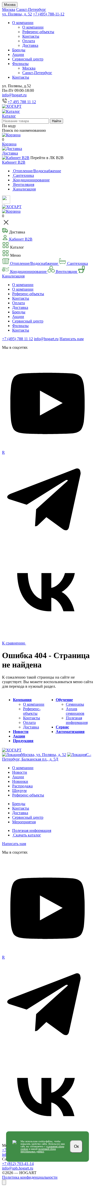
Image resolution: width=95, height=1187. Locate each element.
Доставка (30, 45)
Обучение (64, 700)
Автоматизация (70, 731)
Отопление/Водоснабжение (34, 263)
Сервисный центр (27, 59)
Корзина (9, 144)
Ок (76, 1146)
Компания (22, 700)
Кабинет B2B (13, 162)
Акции (18, 54)
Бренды (18, 50)
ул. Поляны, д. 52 (17, 14)
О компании (22, 22)
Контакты (30, 36)
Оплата (28, 41)
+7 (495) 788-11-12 (48, 14)
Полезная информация (77, 720)
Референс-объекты (38, 32)
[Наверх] (4, 1182)
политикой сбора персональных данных (38, 1150)
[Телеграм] (47, 544)
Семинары (75, 704)
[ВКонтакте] (47, 636)
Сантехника (77, 263)
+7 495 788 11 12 (22, 102)
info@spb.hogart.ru (17, 1168)
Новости (20, 731)
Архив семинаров (75, 711)
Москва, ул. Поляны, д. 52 (43, 754)
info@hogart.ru (14, 95)
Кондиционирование (28, 271)
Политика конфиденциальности (30, 1177)
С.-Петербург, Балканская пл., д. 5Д (46, 756)
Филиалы (20, 63)
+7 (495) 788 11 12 (17, 339)
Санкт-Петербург (31, 9)
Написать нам (72, 339)
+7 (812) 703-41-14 (18, 1163)
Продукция (23, 741)
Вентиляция (66, 271)
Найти (56, 121)
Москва (9, 5)
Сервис (62, 727)
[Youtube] (47, 448)
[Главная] (12, 106)
